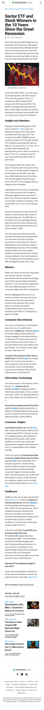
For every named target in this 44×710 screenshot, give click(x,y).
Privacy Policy (33, 684)
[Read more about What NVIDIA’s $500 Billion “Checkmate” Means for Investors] (33, 605)
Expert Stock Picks (10, 619)
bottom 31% (15, 500)
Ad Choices (9, 687)
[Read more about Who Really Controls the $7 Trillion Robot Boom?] (33, 645)
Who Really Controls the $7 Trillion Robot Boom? (14, 647)
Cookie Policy (10, 690)
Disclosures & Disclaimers (19, 684)
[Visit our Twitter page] (22, 674)
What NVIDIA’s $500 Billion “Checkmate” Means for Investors (14, 607)
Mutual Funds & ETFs (17, 9)
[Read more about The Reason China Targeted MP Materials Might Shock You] (33, 623)
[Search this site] (40, 2)
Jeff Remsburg (16, 653)
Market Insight (9, 602)
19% (12, 386)
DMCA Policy (21, 693)
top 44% (17, 328)
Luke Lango (15, 634)
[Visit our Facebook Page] (17, 674)
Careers (7, 684)
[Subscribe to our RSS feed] (26, 674)
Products (22, 681)
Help (36, 681)
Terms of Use (33, 690)
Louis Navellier (16, 614)
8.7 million (21, 129)
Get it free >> (33, 577)
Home (7, 9)
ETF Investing (29, 9)
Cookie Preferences (21, 690)
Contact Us (30, 681)
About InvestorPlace (11, 681)
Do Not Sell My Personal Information (26, 687)
